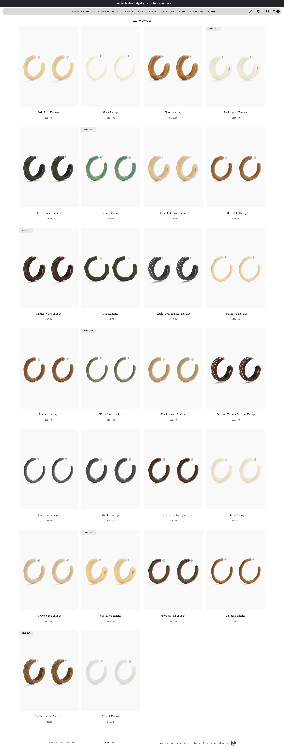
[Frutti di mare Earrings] (173, 368)
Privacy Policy (200, 743)
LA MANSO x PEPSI (80, 11)
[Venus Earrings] (110, 66)
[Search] (267, 11)
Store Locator (182, 743)
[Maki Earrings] (110, 268)
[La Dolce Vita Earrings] (235, 167)
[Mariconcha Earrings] (235, 268)
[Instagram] (233, 743)
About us (223, 743)
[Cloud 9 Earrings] (110, 670)
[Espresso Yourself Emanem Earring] (235, 368)
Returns (164, 743)
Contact (213, 743)
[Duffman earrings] (48, 368)
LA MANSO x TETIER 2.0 (106, 11)
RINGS (182, 11)
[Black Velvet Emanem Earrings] (173, 268)
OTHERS (211, 11)
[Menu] (9, 11)
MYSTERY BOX (196, 11)
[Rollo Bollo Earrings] (48, 66)
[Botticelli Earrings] (235, 469)
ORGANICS (128, 11)
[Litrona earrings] (173, 66)
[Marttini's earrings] (235, 570)
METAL (141, 11)
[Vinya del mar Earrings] (173, 570)
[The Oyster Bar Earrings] (48, 570)
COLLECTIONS (167, 11)
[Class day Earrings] (48, 469)
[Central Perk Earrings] (173, 469)
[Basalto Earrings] (110, 469)
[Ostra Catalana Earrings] (173, 167)
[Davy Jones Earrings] (48, 167)
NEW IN (152, 11)
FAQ (171, 743)
